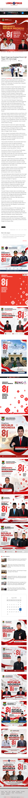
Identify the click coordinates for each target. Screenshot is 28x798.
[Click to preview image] (14, 69)
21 (16, 609)
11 (9, 607)
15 (18, 607)
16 (20, 607)
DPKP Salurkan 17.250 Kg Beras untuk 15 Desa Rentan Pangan (14, 234)
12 (11, 607)
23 (20, 609)
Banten (21, 60)
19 (11, 609)
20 (14, 609)
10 (7, 607)
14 (16, 607)
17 (7, 609)
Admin (8, 60)
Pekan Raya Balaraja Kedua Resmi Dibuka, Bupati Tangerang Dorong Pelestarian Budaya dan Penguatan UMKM (16, 589)
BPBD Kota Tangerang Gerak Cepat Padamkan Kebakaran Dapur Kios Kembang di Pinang (17, 559)
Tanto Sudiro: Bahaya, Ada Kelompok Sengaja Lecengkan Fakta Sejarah (16, 571)
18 (9, 609)
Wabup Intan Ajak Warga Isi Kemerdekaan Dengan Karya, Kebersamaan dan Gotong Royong (16, 566)
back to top (25, 240)
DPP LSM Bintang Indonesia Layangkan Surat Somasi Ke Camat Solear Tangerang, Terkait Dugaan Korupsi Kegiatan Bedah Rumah (16, 583)
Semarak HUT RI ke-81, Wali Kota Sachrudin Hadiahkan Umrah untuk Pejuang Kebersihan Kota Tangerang (16, 577)
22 (18, 609)
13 (14, 607)
